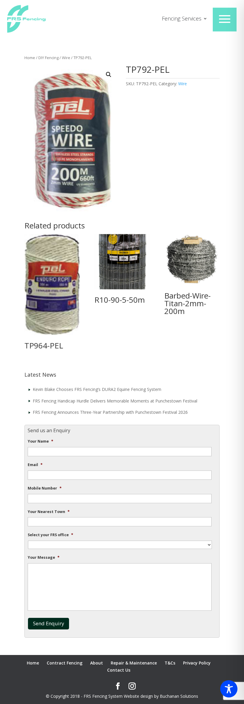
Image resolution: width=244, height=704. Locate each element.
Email (35, 465)
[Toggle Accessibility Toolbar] (229, 689)
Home (29, 57)
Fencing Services (181, 19)
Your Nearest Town (49, 511)
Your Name (40, 441)
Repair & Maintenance (134, 663)
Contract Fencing (64, 663)
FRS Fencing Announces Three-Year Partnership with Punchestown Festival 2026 (110, 412)
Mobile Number (45, 488)
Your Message (44, 557)
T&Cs (170, 663)
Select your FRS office (50, 535)
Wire (66, 57)
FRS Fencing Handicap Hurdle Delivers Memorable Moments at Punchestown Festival (115, 401)
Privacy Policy (197, 663)
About (96, 663)
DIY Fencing (48, 57)
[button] (108, 74)
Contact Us (118, 670)
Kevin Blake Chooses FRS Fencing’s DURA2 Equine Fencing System (97, 389)
